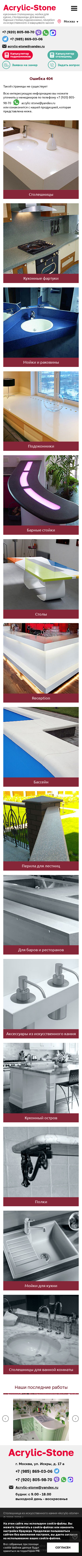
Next (75, 1418)
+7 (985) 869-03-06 (26, 39)
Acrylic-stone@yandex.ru (37, 1487)
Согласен (63, 1547)
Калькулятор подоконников (20, 55)
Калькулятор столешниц (65, 55)
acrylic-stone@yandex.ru (26, 46)
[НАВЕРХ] (75, 1536)
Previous (5, 1418)
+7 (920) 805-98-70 (18, 32)
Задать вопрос (69, 65)
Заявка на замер (25, 65)
